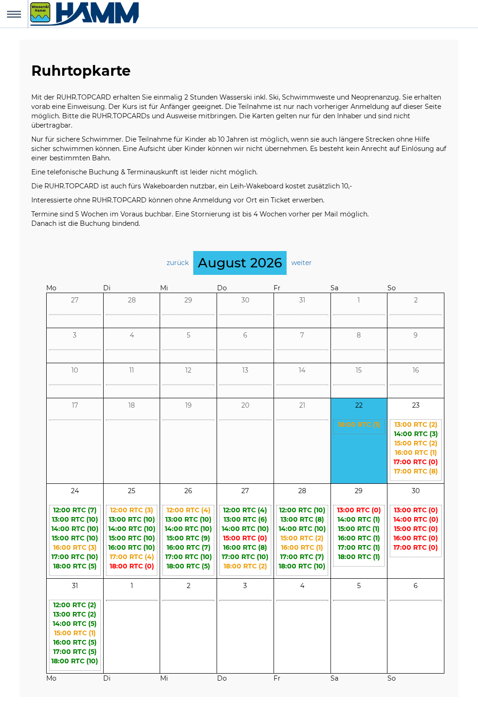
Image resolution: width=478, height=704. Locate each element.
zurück (178, 263)
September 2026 (239, 283)
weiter (301, 263)
